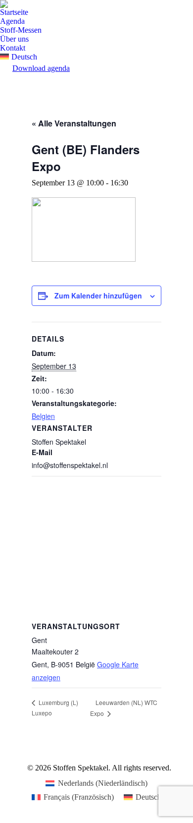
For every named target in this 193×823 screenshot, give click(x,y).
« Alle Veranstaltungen (74, 123)
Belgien (43, 416)
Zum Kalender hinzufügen (98, 295)
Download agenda (41, 68)
